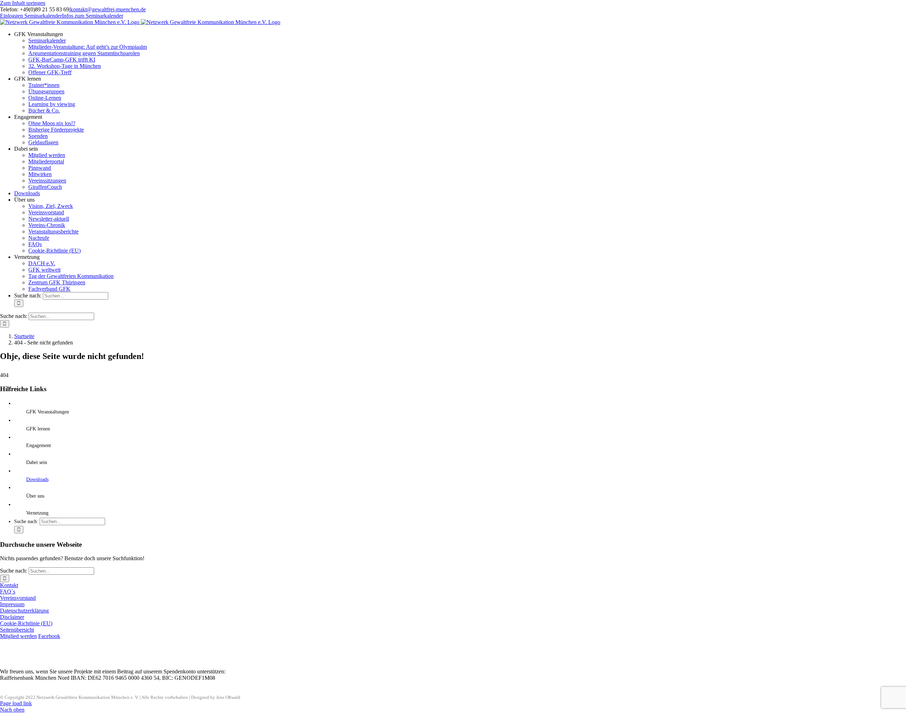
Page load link (16, 703)
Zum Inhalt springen (22, 3)
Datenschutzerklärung (24, 611)
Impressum (12, 604)
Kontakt (9, 585)
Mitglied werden (18, 636)
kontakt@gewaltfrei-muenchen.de (108, 9)
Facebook (49, 636)
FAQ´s (7, 592)
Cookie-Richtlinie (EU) (26, 623)
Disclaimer (12, 617)
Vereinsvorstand (18, 598)
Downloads (37, 479)
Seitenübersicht (17, 630)
